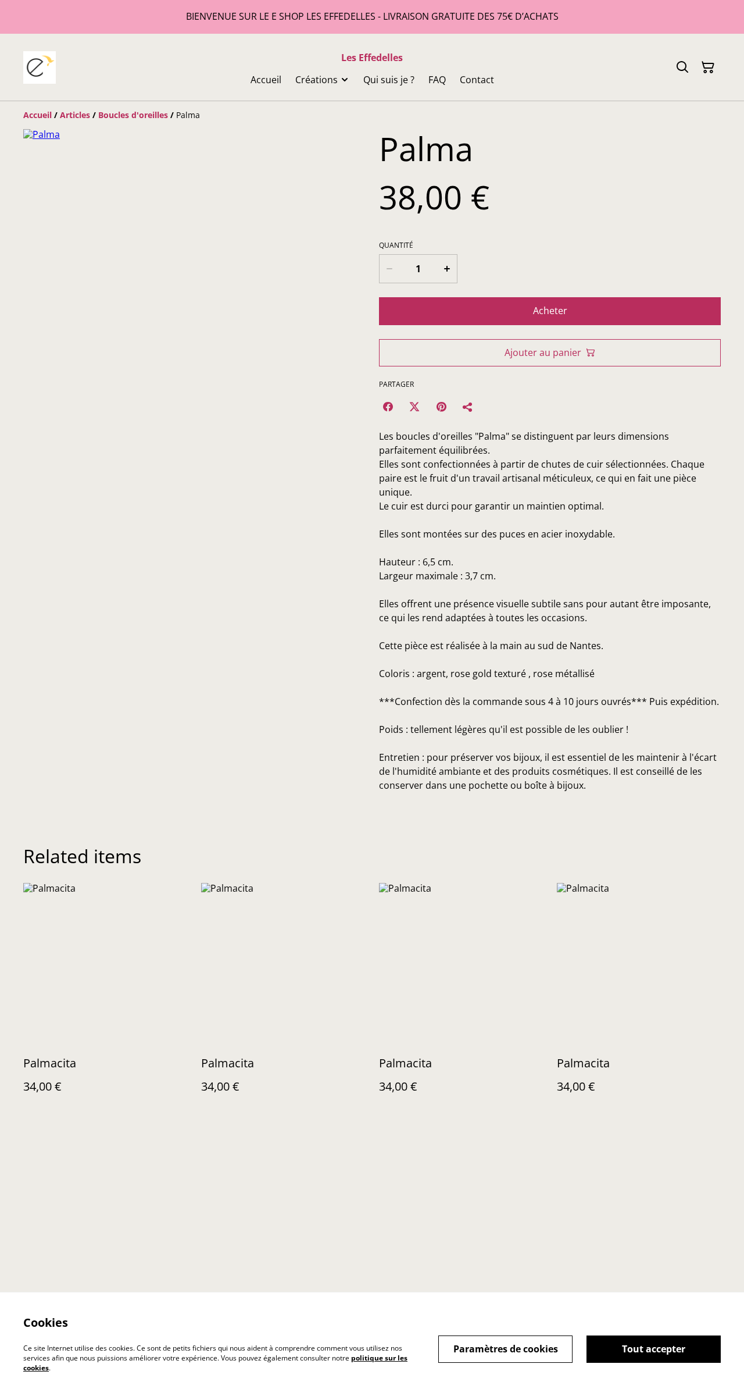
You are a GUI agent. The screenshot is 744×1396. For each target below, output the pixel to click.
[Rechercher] (682, 67)
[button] (48, 505)
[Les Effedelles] (39, 67)
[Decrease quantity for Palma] (389, 268)
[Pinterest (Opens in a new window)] (441, 406)
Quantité (396, 245)
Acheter (550, 310)
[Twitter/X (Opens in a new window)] (414, 406)
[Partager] (468, 406)
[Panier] (708, 67)
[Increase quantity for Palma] (447, 268)
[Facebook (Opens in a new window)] (387, 406)
